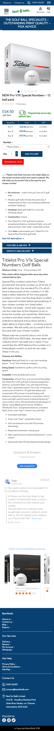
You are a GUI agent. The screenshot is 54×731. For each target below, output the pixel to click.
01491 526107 (38, 2)
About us (7, 2)
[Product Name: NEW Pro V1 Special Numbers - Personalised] (27, 577)
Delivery (6, 642)
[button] (18, 91)
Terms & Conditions (11, 667)
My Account (7, 647)
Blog (4, 625)
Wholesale (7, 650)
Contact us (19, 2)
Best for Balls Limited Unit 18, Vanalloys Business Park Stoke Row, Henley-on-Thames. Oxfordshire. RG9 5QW (21, 701)
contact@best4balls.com (17, 689)
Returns (5, 644)
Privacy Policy (8, 664)
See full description (12, 238)
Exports (5, 627)
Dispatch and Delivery (19, 251)
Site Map (6, 669)
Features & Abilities (17, 245)
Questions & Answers (27, 452)
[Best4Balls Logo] (18, 11)
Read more (37, 518)
